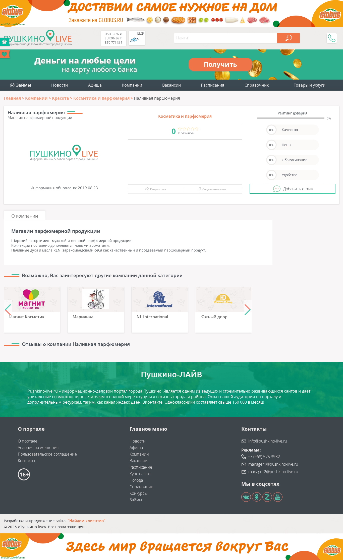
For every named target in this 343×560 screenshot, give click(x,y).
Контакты (26, 460)
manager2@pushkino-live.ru (273, 471)
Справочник (257, 85)
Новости (59, 85)
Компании (132, 85)
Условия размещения (38, 447)
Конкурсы (139, 493)
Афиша (95, 85)
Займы (136, 500)
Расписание (141, 467)
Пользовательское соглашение (47, 454)
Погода (136, 480)
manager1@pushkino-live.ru (273, 464)
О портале (27, 441)
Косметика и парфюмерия (185, 116)
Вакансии (171, 85)
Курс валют (140, 473)
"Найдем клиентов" (86, 520)
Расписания (212, 85)
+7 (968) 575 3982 (264, 456)
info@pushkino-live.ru (267, 441)
